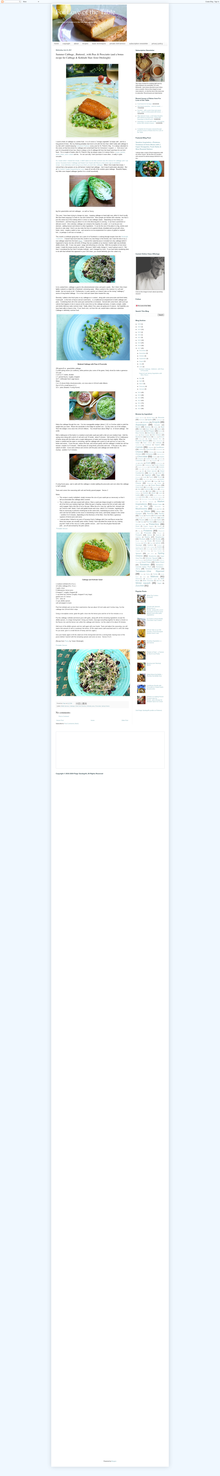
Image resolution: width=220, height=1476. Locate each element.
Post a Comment (64, 716)
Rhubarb (142, 539)
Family (144, 477)
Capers (157, 445)
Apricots (138, 422)
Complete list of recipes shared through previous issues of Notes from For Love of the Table (150, 130)
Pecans (142, 520)
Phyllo (142, 522)
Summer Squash (151, 558)
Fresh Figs (141, 481)
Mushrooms (141, 508)
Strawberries (153, 556)
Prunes (159, 533)
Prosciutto (98, 706)
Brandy (148, 437)
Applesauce (159, 419)
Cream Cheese (159, 465)
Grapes (146, 485)
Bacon (138, 427)
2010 (139, 408)
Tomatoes (144, 564)
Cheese (139, 452)
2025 (139, 327)
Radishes (138, 537)
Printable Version (61, 528)
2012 (139, 403)
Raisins (147, 537)
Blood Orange (145, 435)
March (141, 383)
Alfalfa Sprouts (65, 706)
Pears (155, 518)
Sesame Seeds (140, 547)
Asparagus (141, 424)
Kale (150, 491)
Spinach (138, 553)
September (142, 358)
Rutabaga (138, 543)
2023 (139, 332)
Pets (137, 522)
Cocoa (147, 460)
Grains (159, 483)
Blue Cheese (156, 435)
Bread (155, 437)
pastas (122, 152)
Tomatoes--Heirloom (152, 569)
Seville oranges (150, 547)
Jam (143, 491)
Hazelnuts (147, 489)
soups (118, 152)
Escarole (138, 477)
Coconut (154, 460)
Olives (147, 511)
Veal (144, 576)
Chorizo (155, 456)
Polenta (159, 526)
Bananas (148, 427)
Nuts (160, 509)
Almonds (161, 417)
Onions (158, 511)
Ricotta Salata (140, 541)
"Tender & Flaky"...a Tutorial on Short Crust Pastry (155, 653)
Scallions (150, 545)
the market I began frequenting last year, (71, 169)
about (76, 44)
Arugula (156, 422)
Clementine (139, 460)
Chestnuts (159, 452)
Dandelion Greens (149, 469)
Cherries (151, 452)
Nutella (155, 509)
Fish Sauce (146, 479)
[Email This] (77, 703)
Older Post (125, 720)
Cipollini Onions (150, 458)
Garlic (149, 481)
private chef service (117, 44)
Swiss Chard (159, 562)
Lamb (160, 493)
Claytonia (159, 458)
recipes (85, 44)
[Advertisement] (150, 215)
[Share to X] (81, 703)
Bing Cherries (140, 433)
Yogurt (159, 583)
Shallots (159, 547)
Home (93, 720)
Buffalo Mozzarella (157, 440)
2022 (139, 335)
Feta (137, 479)
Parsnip (141, 515)
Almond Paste (151, 417)
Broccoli (161, 437)
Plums (137, 526)
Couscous (139, 465)
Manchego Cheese (147, 499)
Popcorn (147, 528)
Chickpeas (149, 454)
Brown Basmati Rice (154, 438)
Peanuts (138, 517)
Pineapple (159, 522)
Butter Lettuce (147, 442)
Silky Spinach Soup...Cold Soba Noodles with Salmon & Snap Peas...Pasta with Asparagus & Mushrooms (150, 117)
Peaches (148, 515)
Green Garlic (139, 487)
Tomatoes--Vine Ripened (150, 571)
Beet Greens (150, 429)
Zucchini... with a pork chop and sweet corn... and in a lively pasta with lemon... (149, 111)
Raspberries (159, 537)
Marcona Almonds (148, 501)
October (141, 356)
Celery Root (149, 449)
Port (139, 531)
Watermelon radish (151, 578)
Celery (141, 449)
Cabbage (72, 706)
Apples (149, 419)
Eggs (158, 475)
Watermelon (139, 578)
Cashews (151, 447)
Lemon (146, 495)
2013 (139, 400)
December (142, 350)
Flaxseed (154, 479)
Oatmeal (138, 511)
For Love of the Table (85, 11)
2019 (139, 343)
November (142, 353)
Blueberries (139, 437)
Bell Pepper (150, 431)
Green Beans (156, 485)
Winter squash (143, 583)
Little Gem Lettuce (157, 497)
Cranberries (148, 465)
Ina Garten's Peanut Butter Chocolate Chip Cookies (155, 619)
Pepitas (158, 520)
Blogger (113, 1461)
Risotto (149, 541)
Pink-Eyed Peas (140, 524)
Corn (148, 463)
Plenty (80, 241)
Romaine (158, 541)
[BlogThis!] (79, 703)
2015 (139, 395)
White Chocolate (148, 580)
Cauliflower (160, 447)
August (141, 361)
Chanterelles (159, 449)
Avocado (157, 425)
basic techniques (99, 44)
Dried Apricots (152, 471)
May (140, 378)
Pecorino (151, 519)
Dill (143, 471)
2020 (139, 340)
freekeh (162, 479)
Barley (156, 427)
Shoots (148, 549)
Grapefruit (138, 485)
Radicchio (158, 535)
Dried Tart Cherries (80, 706)
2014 (139, 398)
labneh (153, 493)
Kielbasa (138, 493)
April (140, 381)
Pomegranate (139, 528)
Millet (137, 506)
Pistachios (154, 524)
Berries (160, 431)
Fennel (160, 477)
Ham (139, 489)
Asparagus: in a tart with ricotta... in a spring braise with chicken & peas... (150, 122)
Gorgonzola (150, 483)
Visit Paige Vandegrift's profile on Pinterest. (149, 710)
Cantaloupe (148, 444)
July (140, 364)
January (142, 389)
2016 (139, 392)
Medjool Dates (157, 504)
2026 (139, 324)
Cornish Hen (159, 463)
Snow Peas (146, 551)
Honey (155, 489)
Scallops (159, 545)
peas (93, 706)
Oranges (139, 513)
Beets (159, 429)
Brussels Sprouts (142, 441)
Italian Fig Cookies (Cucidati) (152, 596)
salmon (158, 543)
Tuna (141, 574)
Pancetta (150, 513)
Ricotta (158, 539)
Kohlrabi (89, 706)
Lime (149, 497)
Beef (140, 429)
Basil (162, 427)
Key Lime (159, 491)
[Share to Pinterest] (86, 703)
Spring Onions (106, 706)
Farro (151, 477)
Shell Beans (139, 549)
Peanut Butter (158, 515)
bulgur (138, 442)
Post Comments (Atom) (71, 723)
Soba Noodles (158, 551)
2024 (139, 329)
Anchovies (142, 419)
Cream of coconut (142, 467)
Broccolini (141, 438)
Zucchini (140, 585)
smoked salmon (157, 549)
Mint (145, 506)
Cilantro (161, 457)
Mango (156, 499)
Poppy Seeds (155, 528)
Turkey (148, 574)
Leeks (138, 495)
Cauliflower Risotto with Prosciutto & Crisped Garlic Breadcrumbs (155, 687)
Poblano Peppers (148, 526)
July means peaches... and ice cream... (149, 106)
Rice (151, 539)
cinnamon (140, 458)
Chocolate (142, 456)
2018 (139, 345)
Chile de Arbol (160, 454)
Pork (162, 528)
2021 (139, 337)
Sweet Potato (146, 562)
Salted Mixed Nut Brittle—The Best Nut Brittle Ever (155, 675)
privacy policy (157, 44)
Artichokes (145, 422)
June (141, 367)
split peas (150, 553)
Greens (148, 487)
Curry (140, 469)
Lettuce (143, 497)
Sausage (139, 545)
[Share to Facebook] (83, 703)
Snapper (138, 551)
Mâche (137, 499)
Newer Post (60, 720)
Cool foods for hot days (144, 104)
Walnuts (154, 576)
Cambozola (139, 444)
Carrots (139, 447)
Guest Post (155, 487)
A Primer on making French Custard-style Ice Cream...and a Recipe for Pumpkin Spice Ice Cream (155, 699)
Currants (161, 467)
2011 (139, 406)
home (56, 44)
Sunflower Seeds (151, 560)
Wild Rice (159, 580)
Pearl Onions (146, 517)
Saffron (145, 543)
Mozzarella (158, 506)
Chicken (138, 454)
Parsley (161, 513)
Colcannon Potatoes (83, 146)
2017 (139, 348)
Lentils (137, 497)
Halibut (162, 487)
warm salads (69, 154)
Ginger (156, 481)
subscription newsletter (138, 44)
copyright (66, 44)
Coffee (141, 463)
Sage (151, 543)
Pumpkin (139, 535)
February (142, 386)
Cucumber (153, 467)
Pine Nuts (149, 522)
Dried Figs (152, 473)
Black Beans (151, 433)
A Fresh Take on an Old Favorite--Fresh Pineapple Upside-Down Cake (155, 631)
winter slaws (60, 154)
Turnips (155, 574)
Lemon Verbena (158, 495)
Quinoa (149, 535)
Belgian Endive (140, 431)
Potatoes (147, 530)
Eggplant (148, 475)
